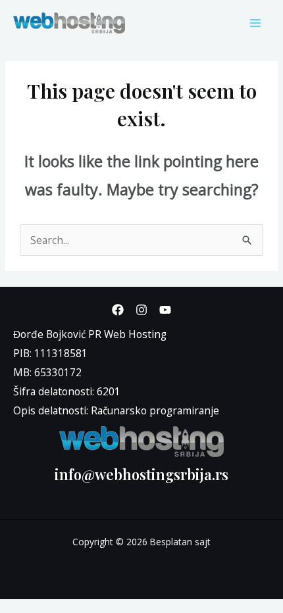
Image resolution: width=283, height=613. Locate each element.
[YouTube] (165, 310)
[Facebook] (118, 310)
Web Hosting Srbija (141, 558)
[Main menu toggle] (256, 23)
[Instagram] (141, 310)
